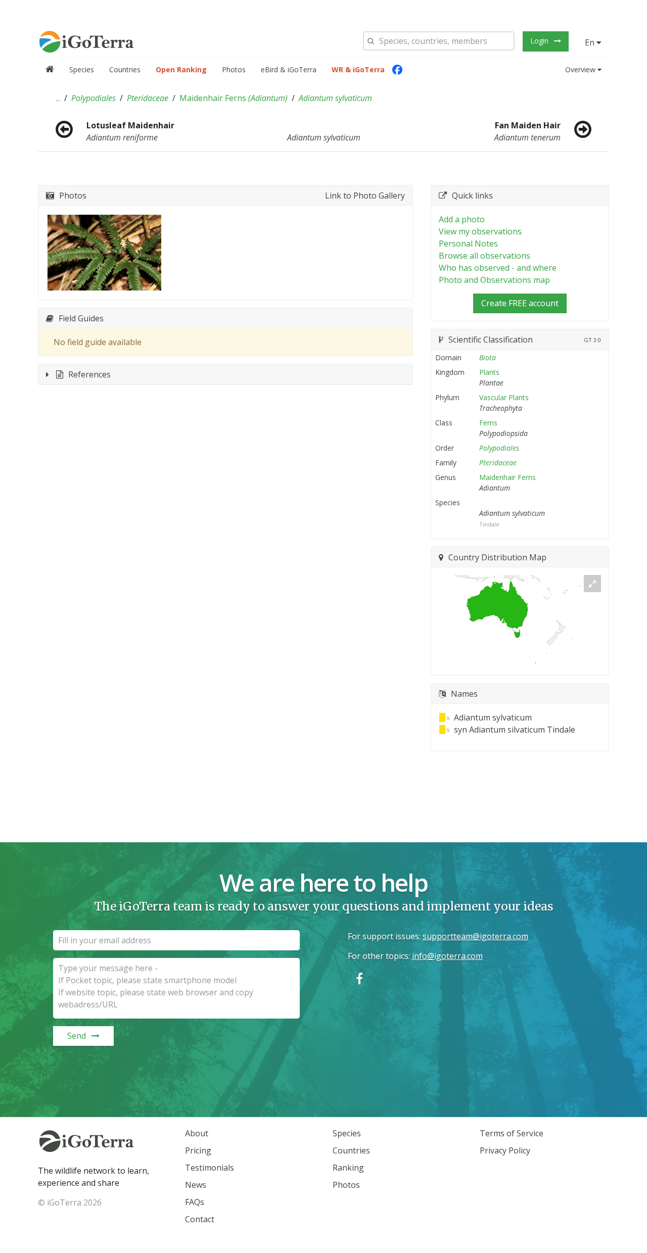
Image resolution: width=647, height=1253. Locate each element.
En (590, 42)
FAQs (194, 1202)
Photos (234, 69)
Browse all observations (484, 255)
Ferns (488, 422)
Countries (125, 69)
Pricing (198, 1150)
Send (76, 1035)
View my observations (480, 231)
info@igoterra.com (447, 955)
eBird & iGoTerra (288, 69)
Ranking (348, 1167)
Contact (199, 1219)
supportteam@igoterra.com (475, 936)
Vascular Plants (504, 397)
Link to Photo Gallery (365, 195)
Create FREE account (520, 303)
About (196, 1133)
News (195, 1184)
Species (81, 69)
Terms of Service (511, 1133)
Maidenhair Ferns (233, 98)
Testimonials (209, 1167)
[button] (58, 98)
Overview (580, 69)
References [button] (89, 374)
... (58, 98)
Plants (489, 372)
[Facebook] (397, 70)
